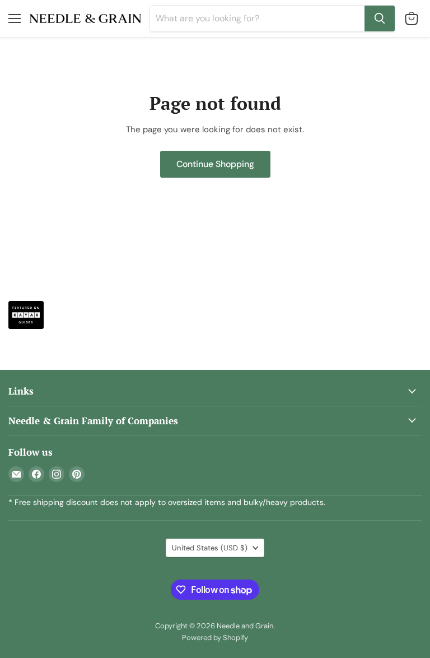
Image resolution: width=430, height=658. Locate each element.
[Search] (379, 18)
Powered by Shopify (215, 637)
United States (209, 548)
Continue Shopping (215, 164)
